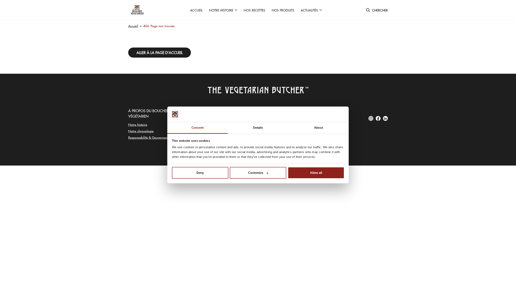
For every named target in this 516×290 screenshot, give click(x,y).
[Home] (137, 10)
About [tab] (318, 127)
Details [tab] (258, 127)
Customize (255, 172)
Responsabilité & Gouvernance (149, 137)
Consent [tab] (197, 127)
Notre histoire (137, 124)
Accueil (133, 26)
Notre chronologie (141, 131)
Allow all (316, 172)
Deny (200, 172)
